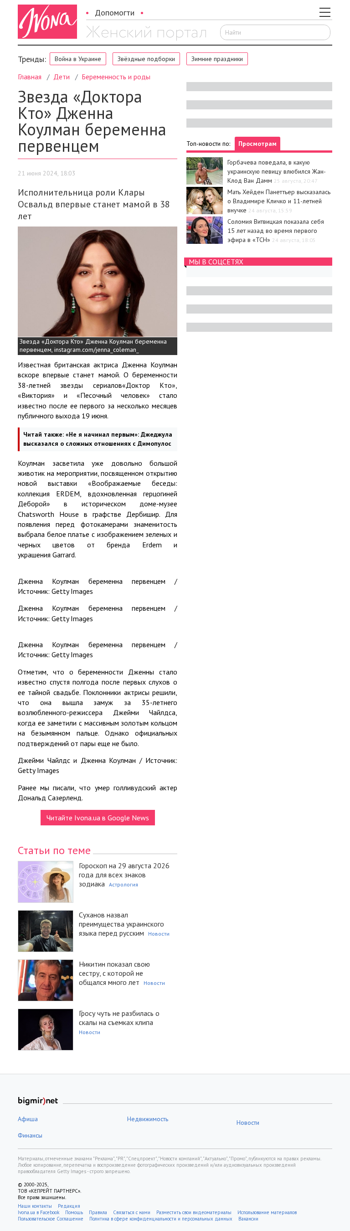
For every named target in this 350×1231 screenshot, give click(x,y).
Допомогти (114, 12)
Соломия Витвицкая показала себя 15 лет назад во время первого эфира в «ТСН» (275, 230)
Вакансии (248, 1219)
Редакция (69, 1206)
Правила (98, 1212)
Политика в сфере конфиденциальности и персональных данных (160, 1219)
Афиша (28, 1119)
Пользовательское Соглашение (50, 1219)
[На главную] (146, 33)
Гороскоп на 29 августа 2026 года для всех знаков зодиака (124, 874)
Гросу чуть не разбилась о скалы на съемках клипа (119, 1018)
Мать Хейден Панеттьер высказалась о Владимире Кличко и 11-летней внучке (278, 201)
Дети (61, 76)
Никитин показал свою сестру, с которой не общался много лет (114, 973)
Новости (159, 933)
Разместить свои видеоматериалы (194, 1212)
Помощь (74, 1212)
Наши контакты (35, 1206)
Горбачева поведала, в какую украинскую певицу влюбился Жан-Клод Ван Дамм (276, 171)
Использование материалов (267, 1212)
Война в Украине (78, 59)
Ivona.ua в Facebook (38, 1212)
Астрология (123, 884)
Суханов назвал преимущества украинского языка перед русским (121, 923)
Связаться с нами (131, 1212)
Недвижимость (147, 1119)
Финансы (30, 1135)
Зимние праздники (217, 59)
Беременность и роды (116, 76)
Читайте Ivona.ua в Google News (97, 817)
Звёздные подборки (146, 59)
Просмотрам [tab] (257, 143)
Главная (29, 76)
